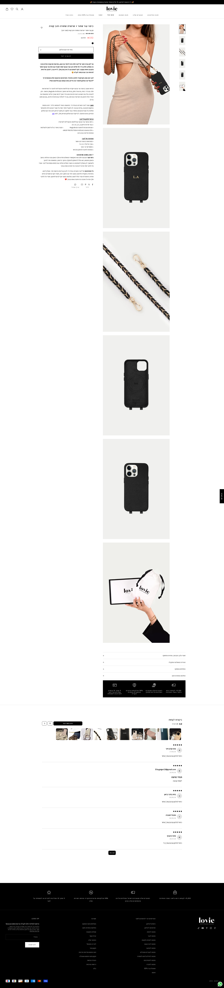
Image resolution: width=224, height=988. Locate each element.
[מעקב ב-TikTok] (198, 928)
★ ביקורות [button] (222, 496)
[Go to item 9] (74, 734)
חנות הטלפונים (153, 15)
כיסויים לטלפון (151, 924)
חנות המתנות (123, 15)
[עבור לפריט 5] (182, 75)
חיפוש (154, 972)
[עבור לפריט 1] (182, 29)
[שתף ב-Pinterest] (85, 184)
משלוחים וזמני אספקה (89, 924)
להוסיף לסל (66, 56)
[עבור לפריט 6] (182, 86)
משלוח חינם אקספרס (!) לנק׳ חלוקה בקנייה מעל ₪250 (112, 2)
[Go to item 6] (112, 734)
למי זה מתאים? (91, 944)
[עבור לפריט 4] (182, 63)
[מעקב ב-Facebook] (215, 928)
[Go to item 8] (87, 734)
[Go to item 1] (175, 734)
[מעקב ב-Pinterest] (207, 928)
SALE (100, 15)
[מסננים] (50, 723)
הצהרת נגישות (91, 960)
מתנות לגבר (152, 936)
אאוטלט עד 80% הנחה (86, 15)
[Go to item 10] (62, 734)
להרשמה (32, 945)
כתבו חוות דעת (68, 723)
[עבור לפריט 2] (182, 40)
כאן (53, 113)
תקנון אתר (93, 948)
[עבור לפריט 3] (182, 52)
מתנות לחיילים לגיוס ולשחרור (146, 956)
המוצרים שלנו (138, 15)
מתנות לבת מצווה (150, 944)
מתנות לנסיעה (151, 948)
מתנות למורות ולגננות (149, 940)
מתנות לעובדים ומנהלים (148, 952)
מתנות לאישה (151, 932)
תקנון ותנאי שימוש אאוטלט (87, 956)
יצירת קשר (92, 936)
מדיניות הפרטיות (34, 931)
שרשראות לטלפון (150, 928)
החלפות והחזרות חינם (89, 928)
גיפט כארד (69, 15)
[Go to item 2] (162, 734)
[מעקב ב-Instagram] (211, 928)
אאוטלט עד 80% (150, 968)
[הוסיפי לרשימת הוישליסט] (41, 27)
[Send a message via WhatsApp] (220, 984)
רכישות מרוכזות (91, 964)
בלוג (94, 968)
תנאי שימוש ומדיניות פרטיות (87, 952)
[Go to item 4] (137, 734)
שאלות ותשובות (91, 932)
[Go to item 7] (99, 734)
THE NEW (110, 15)
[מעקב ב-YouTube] (202, 928)
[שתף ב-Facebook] (92, 184)
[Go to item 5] (125, 734)
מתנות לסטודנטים (150, 960)
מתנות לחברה (151, 964)
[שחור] (93, 43)
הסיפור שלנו (92, 940)
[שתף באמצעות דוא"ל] (82, 184)
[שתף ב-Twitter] (89, 184)
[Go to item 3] (150, 734)
